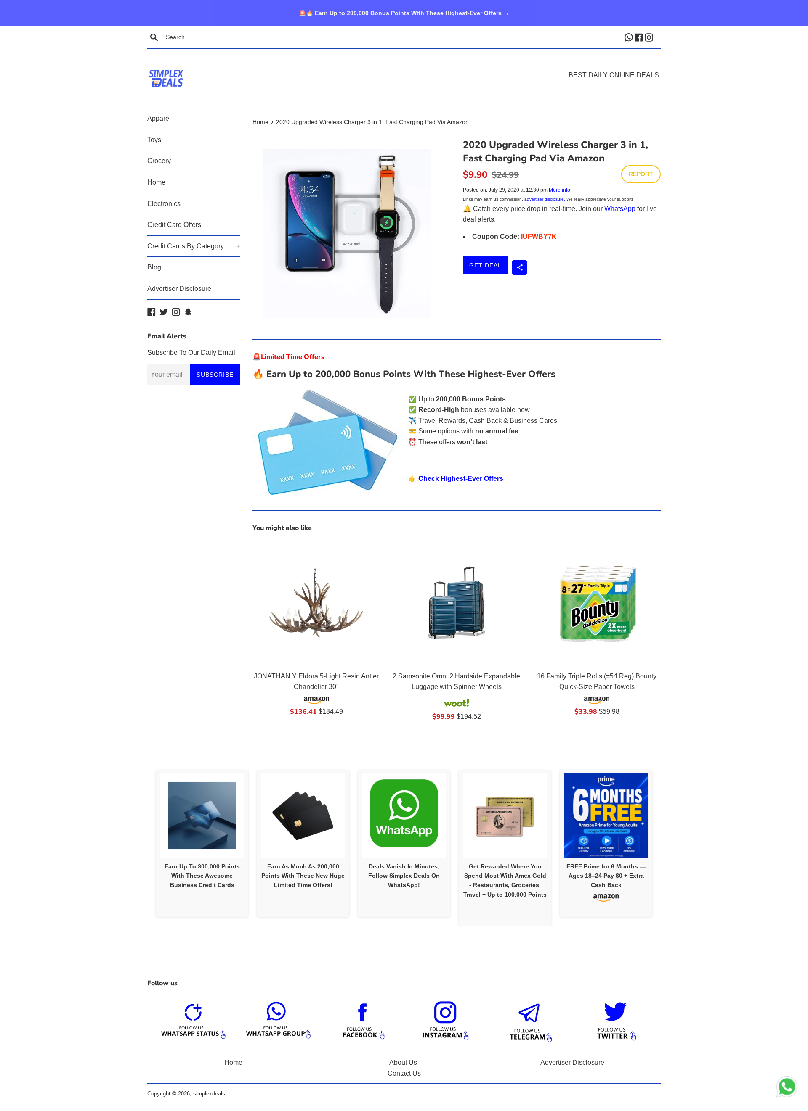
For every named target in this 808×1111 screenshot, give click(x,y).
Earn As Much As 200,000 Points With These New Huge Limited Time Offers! (303, 876)
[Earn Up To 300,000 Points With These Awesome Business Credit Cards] (202, 815)
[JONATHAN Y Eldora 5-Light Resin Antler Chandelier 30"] (316, 603)
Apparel (159, 118)
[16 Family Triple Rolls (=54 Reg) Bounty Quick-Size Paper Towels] (597, 603)
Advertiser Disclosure (179, 288)
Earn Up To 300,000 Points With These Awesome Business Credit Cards (202, 876)
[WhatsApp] (630, 37)
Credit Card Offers (174, 224)
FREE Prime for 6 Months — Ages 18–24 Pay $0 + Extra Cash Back (606, 876)
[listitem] (202, 843)
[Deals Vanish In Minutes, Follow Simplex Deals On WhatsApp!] (404, 815)
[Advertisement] (404, 65)
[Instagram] (650, 37)
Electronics (164, 203)
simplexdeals (209, 1093)
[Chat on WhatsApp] (787, 1088)
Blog (154, 267)
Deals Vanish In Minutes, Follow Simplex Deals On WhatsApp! (404, 876)
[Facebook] (640, 37)
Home (156, 182)
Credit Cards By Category (193, 246)
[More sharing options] (519, 267)
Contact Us (404, 1073)
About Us (403, 1062)
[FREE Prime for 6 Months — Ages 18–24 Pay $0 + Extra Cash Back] (606, 815)
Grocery (159, 160)
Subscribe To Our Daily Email (191, 352)
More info (559, 190)
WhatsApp (619, 208)
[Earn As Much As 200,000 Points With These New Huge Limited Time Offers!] (303, 815)
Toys (154, 139)
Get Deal (485, 265)
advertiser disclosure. (544, 199)
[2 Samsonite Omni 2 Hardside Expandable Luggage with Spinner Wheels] (456, 603)
